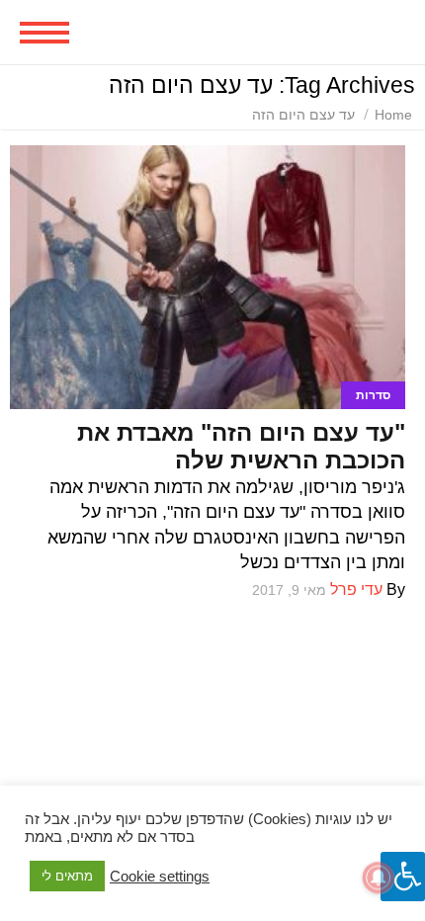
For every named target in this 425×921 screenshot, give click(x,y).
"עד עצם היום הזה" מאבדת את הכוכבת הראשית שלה (241, 446)
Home (393, 115)
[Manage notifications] (378, 877)
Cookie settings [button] (160, 876)
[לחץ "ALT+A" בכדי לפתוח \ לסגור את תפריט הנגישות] (403, 876)
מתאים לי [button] (67, 876)
